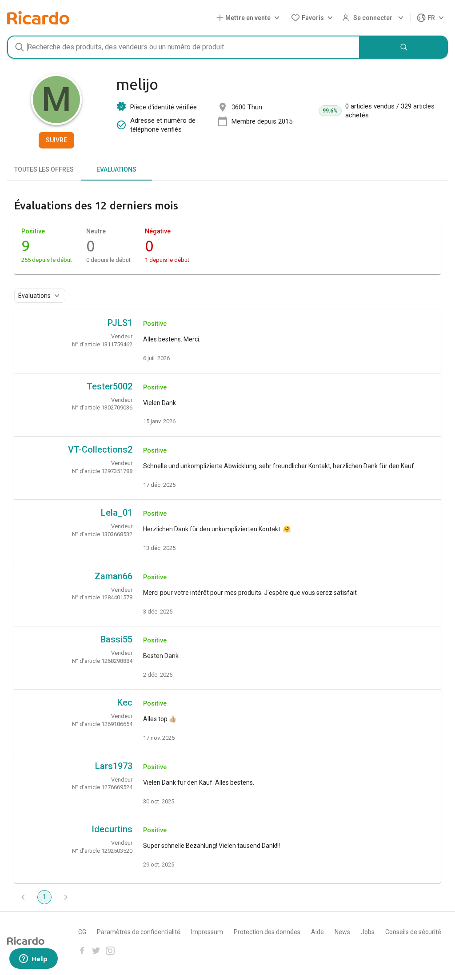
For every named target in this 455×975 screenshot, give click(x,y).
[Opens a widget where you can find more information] (33, 959)
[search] (404, 47)
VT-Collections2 (100, 449)
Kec (124, 702)
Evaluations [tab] (116, 169)
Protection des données (267, 931)
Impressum (207, 931)
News (342, 931)
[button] (249, 18)
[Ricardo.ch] (38, 17)
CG (82, 931)
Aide (317, 931)
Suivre (56, 140)
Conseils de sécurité (413, 931)
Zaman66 (113, 576)
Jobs (368, 931)
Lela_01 (116, 512)
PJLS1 (120, 322)
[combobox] (183, 47)
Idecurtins (112, 829)
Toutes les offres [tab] (44, 169)
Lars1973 (113, 766)
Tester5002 (109, 386)
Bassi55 (116, 639)
